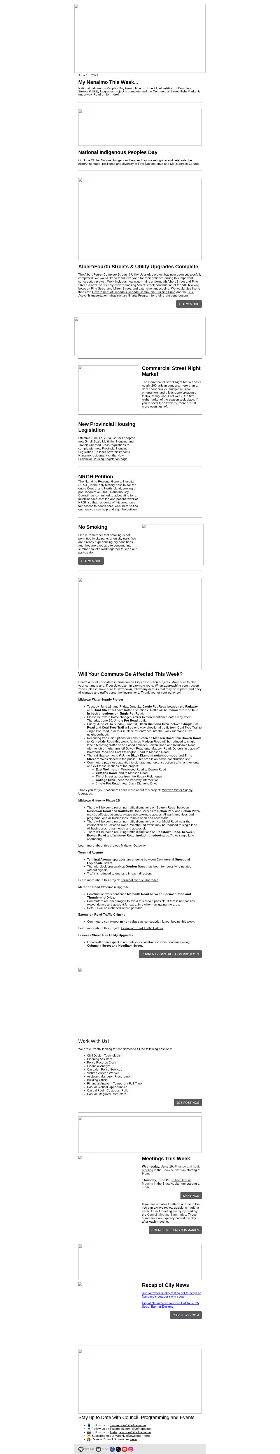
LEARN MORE (189, 304)
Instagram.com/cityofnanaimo (130, 1432)
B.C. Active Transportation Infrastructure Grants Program (136, 293)
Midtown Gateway (133, 845)
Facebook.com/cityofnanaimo (130, 1428)
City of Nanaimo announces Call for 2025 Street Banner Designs (170, 1304)
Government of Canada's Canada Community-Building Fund (133, 292)
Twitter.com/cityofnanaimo (128, 1425)
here (147, 1435)
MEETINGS (191, 1195)
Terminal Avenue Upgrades (139, 880)
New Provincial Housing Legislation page (103, 457)
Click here (122, 506)
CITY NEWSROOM (186, 1315)
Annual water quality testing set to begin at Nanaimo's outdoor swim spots (171, 1294)
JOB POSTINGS (188, 1102)
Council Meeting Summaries (166, 1214)
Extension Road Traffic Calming (142, 928)
